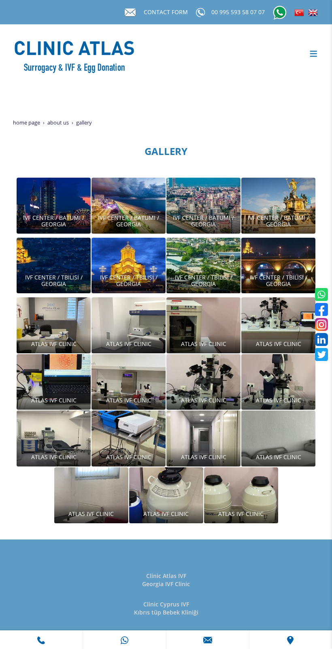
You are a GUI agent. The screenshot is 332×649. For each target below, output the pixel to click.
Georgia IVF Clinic (166, 584)
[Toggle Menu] (313, 53)
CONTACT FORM (166, 12)
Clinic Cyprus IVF (166, 604)
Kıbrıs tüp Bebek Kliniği (166, 612)
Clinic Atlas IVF (166, 576)
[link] (41, 639)
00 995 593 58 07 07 (238, 12)
